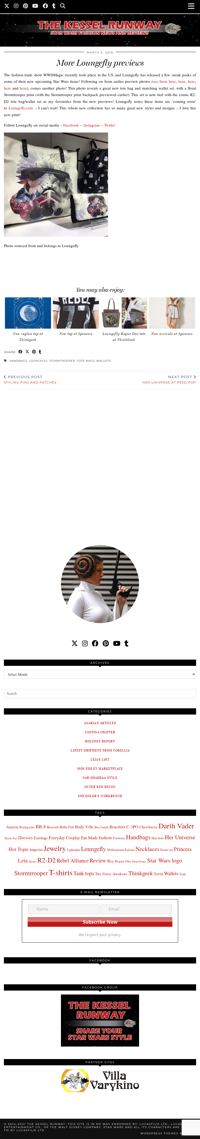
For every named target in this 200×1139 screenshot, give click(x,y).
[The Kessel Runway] (100, 21)
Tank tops (83, 873)
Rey (110, 860)
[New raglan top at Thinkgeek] (28, 313)
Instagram (92, 125)
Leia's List (100, 759)
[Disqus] (100, 463)
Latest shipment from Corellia (100, 750)
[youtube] (116, 643)
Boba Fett (67, 826)
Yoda (182, 874)
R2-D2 (47, 859)
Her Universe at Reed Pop (169, 380)
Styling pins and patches (30, 380)
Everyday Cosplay (64, 838)
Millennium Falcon (120, 849)
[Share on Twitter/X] (27, 352)
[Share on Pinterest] (34, 352)
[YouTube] (35, 6)
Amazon (12, 826)
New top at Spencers (75, 334)
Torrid (158, 873)
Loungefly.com (21, 107)
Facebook (71, 125)
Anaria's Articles (100, 723)
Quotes (32, 861)
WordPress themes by (168, 1133)
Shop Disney (139, 861)
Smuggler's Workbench (100, 796)
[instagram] (85, 643)
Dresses (25, 838)
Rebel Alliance (73, 860)
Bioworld (53, 827)
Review (98, 860)
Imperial (36, 849)
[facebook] (95, 643)
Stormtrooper (62, 360)
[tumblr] (54, 6)
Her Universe (180, 837)
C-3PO (132, 827)
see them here (164, 81)
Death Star (11, 838)
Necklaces (147, 849)
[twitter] (74, 643)
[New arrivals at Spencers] (172, 313)
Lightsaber (73, 850)
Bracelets (117, 827)
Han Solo (158, 838)
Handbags (18, 360)
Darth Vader (176, 825)
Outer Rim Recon (100, 787)
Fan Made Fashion (96, 838)
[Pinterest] (25, 6)
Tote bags (86, 360)
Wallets (103, 360)
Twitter (109, 125)
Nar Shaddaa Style (100, 778)
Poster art (166, 850)
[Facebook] (45, 6)
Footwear (119, 838)
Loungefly (38, 360)
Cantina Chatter (100, 732)
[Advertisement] (94, 265)
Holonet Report (100, 741)
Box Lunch (101, 827)
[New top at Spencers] (76, 313)
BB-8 (41, 826)
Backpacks (27, 827)
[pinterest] (106, 643)
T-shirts (60, 872)
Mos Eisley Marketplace (100, 769)
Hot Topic (19, 849)
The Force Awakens (111, 873)
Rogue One (123, 861)
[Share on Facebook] (20, 352)
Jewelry (55, 848)
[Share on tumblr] (40, 352)
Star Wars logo (164, 860)
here (181, 81)
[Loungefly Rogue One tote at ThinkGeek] (124, 313)
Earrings (41, 837)
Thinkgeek (140, 873)
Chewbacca (148, 826)
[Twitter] (7, 6)
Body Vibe (84, 827)
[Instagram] (16, 6)
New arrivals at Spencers (172, 334)
